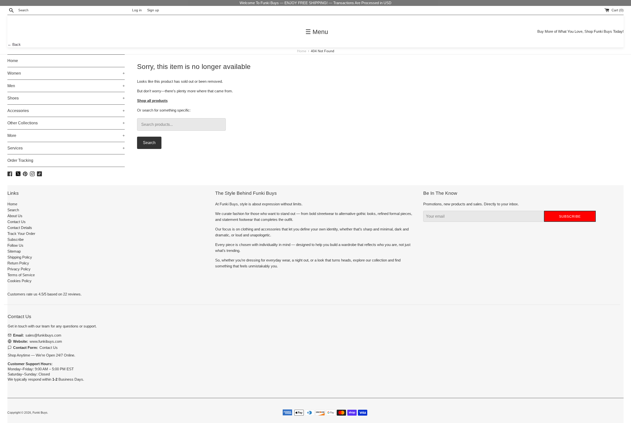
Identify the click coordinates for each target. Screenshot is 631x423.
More (66, 135)
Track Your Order (21, 233)
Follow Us (15, 245)
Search (149, 143)
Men (66, 86)
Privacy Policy (19, 269)
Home (302, 51)
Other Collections (66, 123)
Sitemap (14, 251)
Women (66, 73)
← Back (14, 44)
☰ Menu (316, 31)
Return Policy (18, 263)
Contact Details (19, 228)
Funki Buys (40, 412)
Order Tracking (20, 160)
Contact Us (16, 222)
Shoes (66, 98)
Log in (137, 10)
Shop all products (152, 100)
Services (66, 148)
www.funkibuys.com (46, 341)
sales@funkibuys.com (43, 335)
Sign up (153, 10)
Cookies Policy (19, 281)
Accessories (66, 111)
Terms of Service (21, 275)
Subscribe (15, 239)
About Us (14, 216)
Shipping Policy (19, 257)
